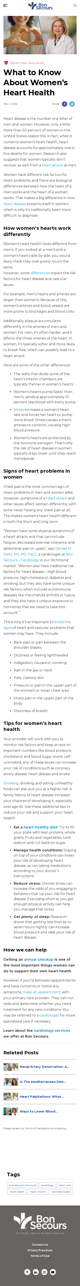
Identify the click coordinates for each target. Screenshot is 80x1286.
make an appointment (42, 992)
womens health (61, 1191)
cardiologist (49, 1015)
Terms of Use (33, 1128)
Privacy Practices (40, 1250)
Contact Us (40, 1244)
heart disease (14, 204)
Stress (19, 410)
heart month (38, 1191)
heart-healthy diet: (41, 827)
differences (40, 273)
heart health (17, 1191)
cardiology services (52, 1031)
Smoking (11, 783)
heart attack (52, 165)
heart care (64, 1185)
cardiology (47, 1185)
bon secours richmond (22, 1185)
